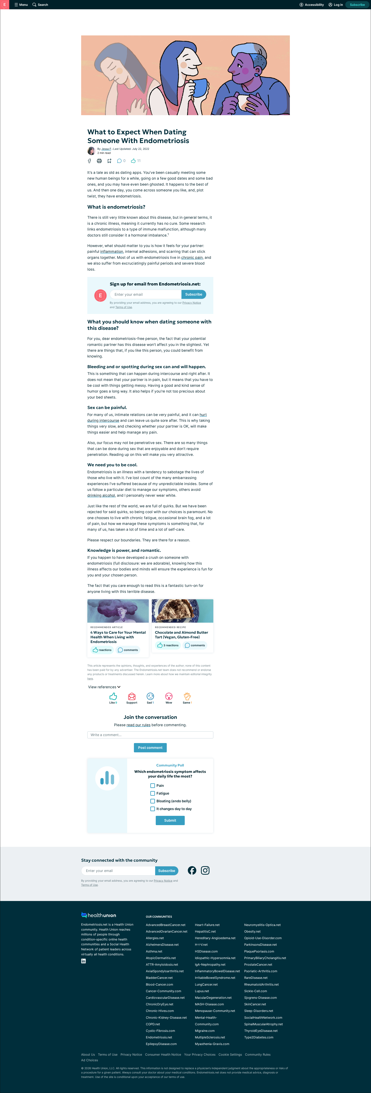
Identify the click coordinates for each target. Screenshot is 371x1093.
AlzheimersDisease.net (162, 944)
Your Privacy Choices (199, 1054)
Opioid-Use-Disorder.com (263, 938)
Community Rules (258, 1054)
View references (102, 687)
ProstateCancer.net (258, 964)
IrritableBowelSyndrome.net (215, 978)
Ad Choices (89, 1060)
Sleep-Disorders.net (258, 1011)
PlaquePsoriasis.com (259, 951)
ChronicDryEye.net (159, 1004)
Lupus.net (202, 991)
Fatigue (163, 793)
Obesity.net (252, 931)
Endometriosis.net (159, 1037)
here (90, 678)
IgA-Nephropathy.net (210, 964)
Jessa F (106, 148)
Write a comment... (106, 735)
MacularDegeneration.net (213, 998)
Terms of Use (123, 307)
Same (186, 698)
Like (111, 698)
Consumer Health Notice (163, 1054)
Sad (148, 698)
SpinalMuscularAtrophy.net (263, 1024)
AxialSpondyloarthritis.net (165, 971)
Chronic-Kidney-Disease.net (166, 1017)
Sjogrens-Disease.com (260, 998)
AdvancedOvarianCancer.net (166, 931)
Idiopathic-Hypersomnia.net (215, 958)
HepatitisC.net (205, 931)
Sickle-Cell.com (255, 991)
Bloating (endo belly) (174, 801)
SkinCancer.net (255, 1004)
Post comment (150, 748)
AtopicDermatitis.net (161, 958)
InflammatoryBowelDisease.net (217, 971)
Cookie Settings (230, 1054)
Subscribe (357, 5)
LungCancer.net (206, 984)
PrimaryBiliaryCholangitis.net (265, 958)
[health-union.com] (98, 916)
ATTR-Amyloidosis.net (162, 964)
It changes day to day (174, 809)
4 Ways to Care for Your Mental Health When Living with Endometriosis (118, 637)
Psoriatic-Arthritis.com (260, 971)
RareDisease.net (256, 978)
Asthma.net (154, 951)
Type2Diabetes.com (258, 1037)
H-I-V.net (201, 944)
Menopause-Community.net (215, 1011)
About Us (88, 1054)
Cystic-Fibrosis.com (160, 1031)
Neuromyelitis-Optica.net (262, 925)
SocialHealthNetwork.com (263, 1017)
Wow (166, 698)
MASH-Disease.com (209, 1004)
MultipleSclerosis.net (210, 1037)
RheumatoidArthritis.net (261, 984)
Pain (160, 786)
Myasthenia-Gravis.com (212, 1044)
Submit (170, 820)
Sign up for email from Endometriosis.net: (155, 284)
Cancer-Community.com (163, 991)
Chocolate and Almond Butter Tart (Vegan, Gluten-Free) (181, 634)
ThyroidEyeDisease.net (261, 1031)
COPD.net (153, 1024)
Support (130, 698)
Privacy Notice (191, 302)
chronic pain (192, 257)
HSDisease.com (206, 951)
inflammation (111, 251)
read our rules (139, 725)
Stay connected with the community (119, 860)
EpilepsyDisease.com (161, 1044)
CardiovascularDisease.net (165, 998)
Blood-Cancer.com (159, 984)
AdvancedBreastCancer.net (166, 925)
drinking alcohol (101, 495)
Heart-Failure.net (207, 925)
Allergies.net (155, 938)
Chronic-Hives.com (160, 1011)
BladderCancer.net (159, 978)
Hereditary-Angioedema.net (215, 938)
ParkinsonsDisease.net (260, 944)
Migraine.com (205, 1031)
